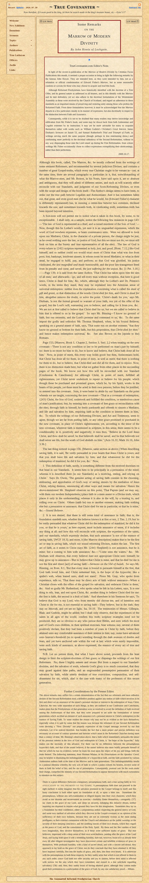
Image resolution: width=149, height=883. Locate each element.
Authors (13, 45)
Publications (15, 50)
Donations (14, 30)
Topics (12, 40)
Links (12, 70)
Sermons (13, 35)
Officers (13, 60)
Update (19, 8)
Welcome (14, 20)
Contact (135, 8)
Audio (12, 65)
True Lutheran (17, 55)
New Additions (17, 25)
